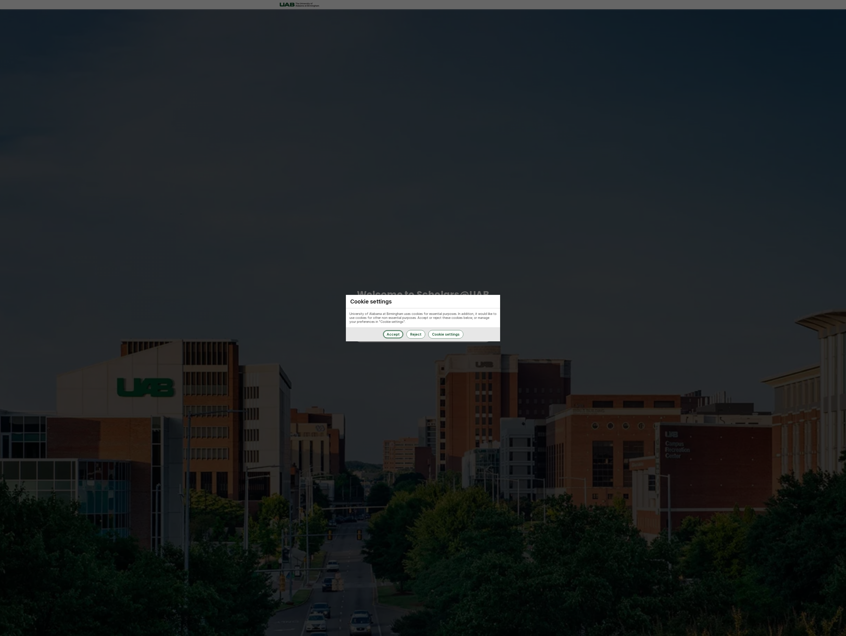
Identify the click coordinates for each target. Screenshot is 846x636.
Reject (415, 334)
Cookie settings (446, 334)
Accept (393, 334)
